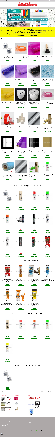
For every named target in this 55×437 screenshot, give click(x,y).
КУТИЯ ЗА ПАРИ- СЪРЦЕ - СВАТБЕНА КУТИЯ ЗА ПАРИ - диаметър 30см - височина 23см (21, 103)
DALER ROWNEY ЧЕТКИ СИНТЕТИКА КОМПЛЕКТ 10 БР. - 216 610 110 (34, 280)
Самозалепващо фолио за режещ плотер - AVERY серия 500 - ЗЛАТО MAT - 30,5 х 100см (47, 151)
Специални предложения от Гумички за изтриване (27, 365)
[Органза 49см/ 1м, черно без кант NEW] (34, 71)
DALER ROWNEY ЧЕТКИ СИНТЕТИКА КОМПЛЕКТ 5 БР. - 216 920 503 (21, 280)
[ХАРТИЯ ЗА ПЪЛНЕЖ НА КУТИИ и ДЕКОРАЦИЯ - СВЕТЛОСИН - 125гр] (47, 71)
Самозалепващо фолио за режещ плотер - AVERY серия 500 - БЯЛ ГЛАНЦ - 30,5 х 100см (7, 151)
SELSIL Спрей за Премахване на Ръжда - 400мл (34, 227)
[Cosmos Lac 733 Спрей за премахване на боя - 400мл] (7, 242)
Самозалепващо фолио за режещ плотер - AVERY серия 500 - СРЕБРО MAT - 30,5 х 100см (21, 175)
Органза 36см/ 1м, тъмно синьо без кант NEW (7, 80)
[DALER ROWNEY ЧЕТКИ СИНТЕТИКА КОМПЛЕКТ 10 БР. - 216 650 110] (34, 295)
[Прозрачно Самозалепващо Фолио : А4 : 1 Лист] (2, 404)
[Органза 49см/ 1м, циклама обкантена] (34, 48)
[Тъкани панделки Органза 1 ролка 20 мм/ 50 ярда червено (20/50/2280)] (7, 118)
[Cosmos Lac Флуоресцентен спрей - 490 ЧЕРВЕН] (34, 196)
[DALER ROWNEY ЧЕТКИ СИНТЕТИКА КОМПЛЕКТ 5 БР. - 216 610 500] (47, 271)
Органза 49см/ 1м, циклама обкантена (34, 56)
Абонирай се (3, 413)
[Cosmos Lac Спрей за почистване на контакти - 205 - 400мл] (47, 219)
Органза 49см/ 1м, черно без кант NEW (34, 80)
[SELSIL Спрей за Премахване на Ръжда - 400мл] (34, 219)
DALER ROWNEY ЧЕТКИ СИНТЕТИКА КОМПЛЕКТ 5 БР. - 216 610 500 (47, 280)
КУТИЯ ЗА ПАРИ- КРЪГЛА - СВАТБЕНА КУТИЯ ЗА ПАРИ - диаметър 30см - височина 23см (34, 103)
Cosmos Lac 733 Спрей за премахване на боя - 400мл (7, 250)
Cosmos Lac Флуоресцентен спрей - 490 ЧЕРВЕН (34, 204)
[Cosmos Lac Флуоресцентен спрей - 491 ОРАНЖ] (7, 219)
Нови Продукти (22, 7)
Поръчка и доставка (3, 425)
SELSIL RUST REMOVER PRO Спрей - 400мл (34, 250)
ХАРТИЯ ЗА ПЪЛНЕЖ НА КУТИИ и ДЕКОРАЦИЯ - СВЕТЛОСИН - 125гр (47, 80)
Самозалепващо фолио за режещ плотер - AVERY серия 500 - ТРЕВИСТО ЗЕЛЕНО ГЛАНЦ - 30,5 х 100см (34, 175)
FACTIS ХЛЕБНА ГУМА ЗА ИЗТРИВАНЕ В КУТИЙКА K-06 (7, 57)
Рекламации (2, 427)
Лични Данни (9, 421)
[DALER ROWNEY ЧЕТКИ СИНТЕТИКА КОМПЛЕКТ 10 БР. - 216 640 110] (47, 242)
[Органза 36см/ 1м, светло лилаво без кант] (21, 71)
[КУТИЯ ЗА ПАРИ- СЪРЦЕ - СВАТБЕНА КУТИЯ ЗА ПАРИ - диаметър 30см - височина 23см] (21, 94)
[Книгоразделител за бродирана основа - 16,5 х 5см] (16, 398)
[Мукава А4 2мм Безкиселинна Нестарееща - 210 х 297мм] (2, 399)
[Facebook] (52, 0)
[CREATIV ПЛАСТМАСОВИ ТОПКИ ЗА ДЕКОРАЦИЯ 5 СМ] (16, 404)
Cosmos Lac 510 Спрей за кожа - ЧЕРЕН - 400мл (21, 250)
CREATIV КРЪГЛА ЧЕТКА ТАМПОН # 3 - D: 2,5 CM (47, 57)
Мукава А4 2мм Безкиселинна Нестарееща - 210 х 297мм (9, 398)
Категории (15, 7)
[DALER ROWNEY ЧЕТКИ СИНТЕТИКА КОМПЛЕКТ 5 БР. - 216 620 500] (7, 295)
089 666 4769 (33, 424)
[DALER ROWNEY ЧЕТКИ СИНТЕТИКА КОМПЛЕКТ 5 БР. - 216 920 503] (21, 271)
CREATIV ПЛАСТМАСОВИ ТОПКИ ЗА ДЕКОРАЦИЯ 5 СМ (22, 402)
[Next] (46, 18)
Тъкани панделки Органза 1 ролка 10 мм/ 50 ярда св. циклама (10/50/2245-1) (47, 103)
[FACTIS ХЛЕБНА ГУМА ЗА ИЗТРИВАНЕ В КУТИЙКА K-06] (7, 48)
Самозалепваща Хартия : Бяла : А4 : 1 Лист (8, 408)
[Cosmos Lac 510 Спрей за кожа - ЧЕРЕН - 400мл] (21, 242)
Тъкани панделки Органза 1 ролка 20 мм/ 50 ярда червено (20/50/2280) (7, 127)
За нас (39, 7)
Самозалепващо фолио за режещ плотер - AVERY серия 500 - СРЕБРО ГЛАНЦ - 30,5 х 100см (34, 127)
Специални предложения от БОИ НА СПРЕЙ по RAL (27, 314)
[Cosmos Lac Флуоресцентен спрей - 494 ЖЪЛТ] (7, 347)
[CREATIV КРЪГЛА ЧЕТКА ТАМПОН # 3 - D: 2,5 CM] (47, 48)
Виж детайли (21, 107)
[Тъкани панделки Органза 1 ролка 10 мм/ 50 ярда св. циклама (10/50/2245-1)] (47, 94)
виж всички (27, 186)
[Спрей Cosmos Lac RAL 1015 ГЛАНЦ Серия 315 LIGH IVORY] (21, 196)
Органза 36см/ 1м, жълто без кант (7, 102)
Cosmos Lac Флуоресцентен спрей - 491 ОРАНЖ (7, 227)
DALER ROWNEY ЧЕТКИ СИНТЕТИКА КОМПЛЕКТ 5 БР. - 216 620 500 (7, 304)
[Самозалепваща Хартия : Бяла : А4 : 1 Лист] (2, 409)
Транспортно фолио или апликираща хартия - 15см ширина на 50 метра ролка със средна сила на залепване (21, 127)
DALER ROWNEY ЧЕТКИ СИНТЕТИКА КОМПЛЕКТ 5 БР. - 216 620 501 (21, 304)
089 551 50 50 (8, 0)
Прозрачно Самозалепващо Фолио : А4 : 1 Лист (8, 403)
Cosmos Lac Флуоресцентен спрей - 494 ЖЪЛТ (7, 356)
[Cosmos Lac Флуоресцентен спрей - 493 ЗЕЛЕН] (47, 166)
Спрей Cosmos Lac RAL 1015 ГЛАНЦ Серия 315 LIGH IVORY (21, 204)
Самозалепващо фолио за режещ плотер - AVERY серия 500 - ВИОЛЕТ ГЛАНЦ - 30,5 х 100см (21, 151)
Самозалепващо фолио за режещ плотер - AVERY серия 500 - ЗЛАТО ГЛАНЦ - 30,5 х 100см (47, 127)
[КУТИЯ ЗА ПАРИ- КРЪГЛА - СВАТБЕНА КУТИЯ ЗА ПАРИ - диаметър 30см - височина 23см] (34, 94)
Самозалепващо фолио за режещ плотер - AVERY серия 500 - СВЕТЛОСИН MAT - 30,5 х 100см (7, 175)
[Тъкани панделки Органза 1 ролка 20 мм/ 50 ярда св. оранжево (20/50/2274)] (21, 48)
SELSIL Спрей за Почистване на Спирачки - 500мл (21, 227)
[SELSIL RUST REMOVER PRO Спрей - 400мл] (34, 242)
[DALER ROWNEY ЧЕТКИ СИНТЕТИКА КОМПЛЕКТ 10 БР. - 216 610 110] (34, 271)
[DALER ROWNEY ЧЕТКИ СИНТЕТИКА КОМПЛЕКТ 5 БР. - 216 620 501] (21, 295)
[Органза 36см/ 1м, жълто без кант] (7, 94)
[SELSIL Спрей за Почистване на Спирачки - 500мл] (21, 219)
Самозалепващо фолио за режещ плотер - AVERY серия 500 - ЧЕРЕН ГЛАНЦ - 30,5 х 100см (34, 151)
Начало (10, 7)
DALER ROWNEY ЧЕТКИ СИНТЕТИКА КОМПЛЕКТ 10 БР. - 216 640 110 (47, 251)
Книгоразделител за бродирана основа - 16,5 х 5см (22, 397)
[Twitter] (53, 0)
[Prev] (8, 18)
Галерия (34, 7)
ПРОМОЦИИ (29, 7)
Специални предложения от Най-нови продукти (27, 185)
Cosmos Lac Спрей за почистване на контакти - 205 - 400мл (47, 227)
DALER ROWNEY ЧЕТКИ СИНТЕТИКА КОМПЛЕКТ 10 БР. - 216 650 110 (34, 304)
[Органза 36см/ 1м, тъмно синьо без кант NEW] (7, 71)
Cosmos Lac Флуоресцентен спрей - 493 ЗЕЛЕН (47, 175)
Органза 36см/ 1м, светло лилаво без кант (21, 80)
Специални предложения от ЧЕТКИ (27, 260)
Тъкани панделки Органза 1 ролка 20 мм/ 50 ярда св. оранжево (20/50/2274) (21, 57)
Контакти (8, 424)
